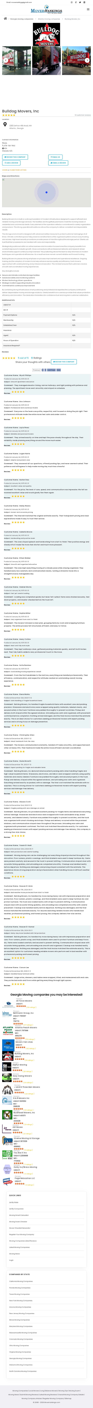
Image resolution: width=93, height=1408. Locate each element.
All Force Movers (24, 1001)
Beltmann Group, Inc (23, 1013)
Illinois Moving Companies (19, 1320)
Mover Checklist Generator (19, 1228)
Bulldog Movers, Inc (20, 111)
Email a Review (59, 163)
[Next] (87, 60)
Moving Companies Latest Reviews (23, 1241)
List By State (13, 1202)
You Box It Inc (20, 1152)
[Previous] (5, 60)
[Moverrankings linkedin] (84, 2)
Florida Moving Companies (19, 1288)
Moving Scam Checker (18, 1221)
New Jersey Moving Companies (21, 1313)
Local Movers (34, 1391)
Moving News (14, 1254)
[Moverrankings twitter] (80, 2)
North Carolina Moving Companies (22, 1371)
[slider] (9, 115)
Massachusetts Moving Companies (23, 1333)
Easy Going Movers (22, 1076)
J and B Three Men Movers (27, 1087)
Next (58, 370)
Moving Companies (20, 1391)
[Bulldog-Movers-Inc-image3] (19, 60)
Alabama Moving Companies (20, 1365)
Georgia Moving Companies (20, 1358)
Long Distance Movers (49, 1391)
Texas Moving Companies (19, 1294)
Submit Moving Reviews (29, 1394)
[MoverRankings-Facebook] (76, 2)
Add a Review (12, 163)
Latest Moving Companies (19, 1247)
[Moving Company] (5, 19)
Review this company (16, 157)
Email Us (56, 157)
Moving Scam (74, 1391)
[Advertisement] (46, 93)
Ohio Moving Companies (19, 1345)
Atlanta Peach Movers (26, 1027)
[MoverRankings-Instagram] (72, 2)
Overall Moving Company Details (71, 1394)
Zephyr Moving (19, 1064)
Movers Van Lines (24, 1042)
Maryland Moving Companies (20, 1326)
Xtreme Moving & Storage (27, 1138)
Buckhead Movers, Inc (24, 1112)
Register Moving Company (53, 1398)
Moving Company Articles (32, 1398)
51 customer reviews (83, 115)
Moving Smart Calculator (19, 1215)
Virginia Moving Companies (20, 1352)
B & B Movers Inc (21, 1098)
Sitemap (68, 1398)
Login (11, 1260)
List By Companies (16, 1209)
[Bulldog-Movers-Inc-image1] (49, 60)
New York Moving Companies (20, 1300)
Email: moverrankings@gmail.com (19, 2)
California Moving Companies (21, 1281)
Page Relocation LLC (25, 1178)
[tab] (45, 176)
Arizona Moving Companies (20, 1307)
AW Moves (18, 1127)
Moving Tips (63, 1391)
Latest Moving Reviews (48, 1394)
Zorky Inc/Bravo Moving (25, 1167)
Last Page (51, 370)
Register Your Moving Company (21, 1234)
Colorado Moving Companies (21, 1339)
